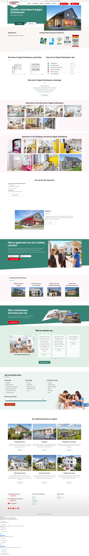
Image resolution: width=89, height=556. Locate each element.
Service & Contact (35, 501)
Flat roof (29, 382)
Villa (49, 392)
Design (33, 499)
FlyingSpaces (34, 497)
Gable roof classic (52, 386)
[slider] (4, 400)
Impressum (58, 496)
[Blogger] (11, 508)
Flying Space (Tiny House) (11, 386)
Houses (33, 496)
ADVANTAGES (47, 3)
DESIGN (41, 3)
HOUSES (29, 3)
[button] (56, 1)
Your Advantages (34, 500)
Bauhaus (50, 382)
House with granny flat (11, 388)
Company (33, 502)
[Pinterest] (18, 508)
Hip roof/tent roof (31, 386)
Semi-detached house (11, 390)
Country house (51, 384)
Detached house (9, 384)
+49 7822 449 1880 (13, 188)
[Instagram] (16, 508)
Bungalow (8, 382)
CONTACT (54, 3)
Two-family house (10, 392)
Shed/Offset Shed (31, 388)
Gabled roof (29, 384)
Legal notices (59, 498)
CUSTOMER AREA (52, 1)
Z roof (28, 390)
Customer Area (34, 504)
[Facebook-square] (8, 508)
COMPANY (46, 1)
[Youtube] (13, 508)
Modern (49, 388)
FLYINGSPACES (35, 3)
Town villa (50, 390)
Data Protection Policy (60, 497)
